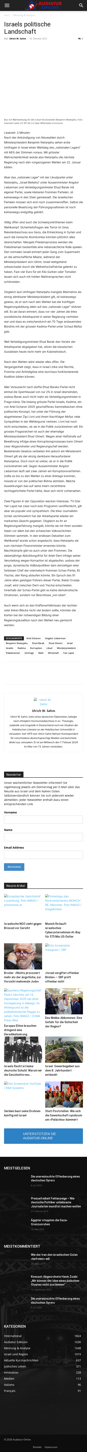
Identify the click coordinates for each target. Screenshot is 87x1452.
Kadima (22, 648)
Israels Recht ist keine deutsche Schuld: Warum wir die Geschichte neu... (23, 1070)
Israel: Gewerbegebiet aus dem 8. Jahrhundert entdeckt (62, 1070)
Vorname (10, 812)
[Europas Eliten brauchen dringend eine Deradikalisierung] (23, 1005)
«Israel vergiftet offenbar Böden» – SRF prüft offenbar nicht (62, 977)
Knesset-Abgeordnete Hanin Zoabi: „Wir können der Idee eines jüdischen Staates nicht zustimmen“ (55, 1280)
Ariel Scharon (34, 638)
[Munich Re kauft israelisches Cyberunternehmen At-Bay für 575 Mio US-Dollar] (64, 907)
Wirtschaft (53, 652)
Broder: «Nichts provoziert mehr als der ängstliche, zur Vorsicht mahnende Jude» (22, 977)
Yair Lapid (68, 652)
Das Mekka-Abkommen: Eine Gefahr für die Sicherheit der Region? (63, 1022)
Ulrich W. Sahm (17, 38)
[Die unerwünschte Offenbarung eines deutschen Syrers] (16, 1183)
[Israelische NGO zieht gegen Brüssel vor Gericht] (23, 907)
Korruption (36, 648)
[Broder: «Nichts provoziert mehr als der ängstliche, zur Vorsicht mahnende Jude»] (23, 956)
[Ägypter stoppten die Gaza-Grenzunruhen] (16, 1226)
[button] (6, 5)
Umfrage (29, 652)
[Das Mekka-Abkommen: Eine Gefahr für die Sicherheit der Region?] (64, 1001)
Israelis (9, 648)
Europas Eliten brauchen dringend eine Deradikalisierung (20, 1030)
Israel (70, 643)
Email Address (14, 847)
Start (7, 15)
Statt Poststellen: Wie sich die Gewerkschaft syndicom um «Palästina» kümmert (63, 1115)
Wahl (41, 652)
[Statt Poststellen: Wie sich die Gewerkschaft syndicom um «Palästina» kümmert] (64, 1094)
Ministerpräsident (66, 648)
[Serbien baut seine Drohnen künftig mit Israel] (23, 1094)
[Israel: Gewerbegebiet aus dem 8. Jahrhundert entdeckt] (64, 1050)
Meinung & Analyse (24, 15)
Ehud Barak (38, 643)
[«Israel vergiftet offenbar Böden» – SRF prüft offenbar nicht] (64, 956)
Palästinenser (13, 652)
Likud (49, 648)
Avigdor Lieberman (55, 638)
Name (8, 830)
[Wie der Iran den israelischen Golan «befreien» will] (16, 1261)
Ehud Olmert (56, 643)
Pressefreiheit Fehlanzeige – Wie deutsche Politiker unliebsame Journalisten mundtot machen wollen (56, 1202)
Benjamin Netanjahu (17, 643)
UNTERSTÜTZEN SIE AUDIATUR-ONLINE (39, 1136)
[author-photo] (43, 704)
